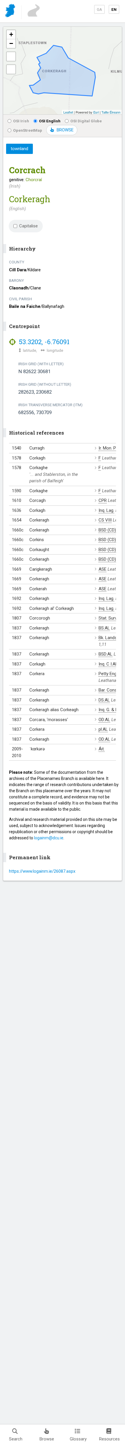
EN (114, 9)
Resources (109, 1439)
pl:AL (103, 729)
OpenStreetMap (27, 130)
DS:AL (104, 700)
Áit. (102, 749)
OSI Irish (21, 121)
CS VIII (105, 520)
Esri (96, 112)
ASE (102, 569)
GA (99, 9)
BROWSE (65, 130)
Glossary (78, 1439)
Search (15, 1439)
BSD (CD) (107, 530)
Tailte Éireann (110, 112)
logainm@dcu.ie (48, 838)
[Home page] (10, 11)
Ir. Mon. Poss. (111, 448)
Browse (47, 1439)
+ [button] (11, 34)
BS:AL (104, 628)
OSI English (49, 121)
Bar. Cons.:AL (111, 690)
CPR (103, 500)
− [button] (11, 43)
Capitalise (28, 226)
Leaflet (68, 112)
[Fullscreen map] (11, 56)
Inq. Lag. (106, 510)
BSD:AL (105, 654)
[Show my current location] (11, 69)
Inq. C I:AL (108, 664)
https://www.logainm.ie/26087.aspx (42, 871)
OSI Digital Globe (86, 121)
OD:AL (104, 719)
